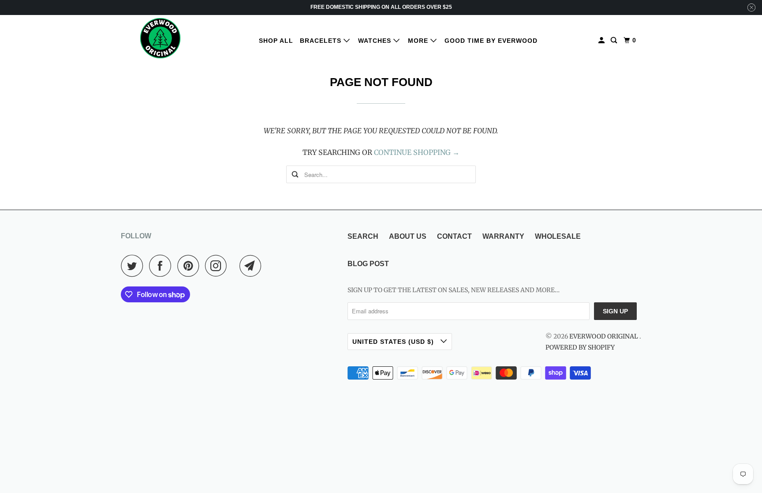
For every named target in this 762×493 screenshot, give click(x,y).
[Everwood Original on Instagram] (218, 266)
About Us (407, 236)
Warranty (503, 236)
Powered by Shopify (580, 347)
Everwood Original (604, 336)
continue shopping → (416, 152)
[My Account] (602, 40)
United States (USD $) (394, 341)
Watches (375, 40)
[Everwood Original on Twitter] (134, 266)
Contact (454, 236)
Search (362, 236)
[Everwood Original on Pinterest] (190, 266)
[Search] (614, 40)
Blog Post (368, 263)
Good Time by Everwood (491, 40)
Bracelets (322, 40)
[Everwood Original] (160, 38)
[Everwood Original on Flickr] (235, 266)
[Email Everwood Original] (252, 266)
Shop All (276, 40)
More (419, 40)
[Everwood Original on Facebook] (162, 266)
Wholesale (558, 236)
